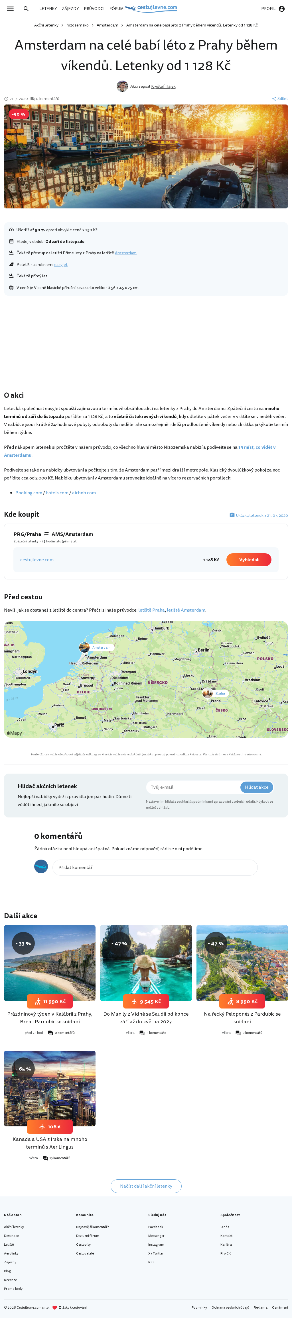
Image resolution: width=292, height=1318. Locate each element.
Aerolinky (11, 1253)
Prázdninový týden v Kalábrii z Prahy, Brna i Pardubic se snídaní (49, 1017)
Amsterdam (107, 25)
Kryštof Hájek (163, 86)
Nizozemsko (77, 25)
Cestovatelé (85, 1253)
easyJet (61, 265)
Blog (7, 1271)
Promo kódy (13, 1288)
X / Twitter (156, 1253)
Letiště (9, 1244)
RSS (151, 1262)
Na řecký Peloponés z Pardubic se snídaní (242, 1017)
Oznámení (280, 1307)
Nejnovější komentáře (92, 1227)
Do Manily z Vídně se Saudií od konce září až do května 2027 (145, 1017)
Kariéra (226, 1244)
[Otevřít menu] (12, 9)
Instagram (156, 1244)
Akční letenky (46, 25)
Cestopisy (83, 1244)
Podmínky (199, 1307)
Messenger (156, 1235)
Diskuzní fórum (87, 1235)
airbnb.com (84, 492)
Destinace (11, 1235)
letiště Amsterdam (186, 610)
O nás (224, 1227)
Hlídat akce (257, 787)
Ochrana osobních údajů (230, 1307)
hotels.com (57, 492)
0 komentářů (47, 99)
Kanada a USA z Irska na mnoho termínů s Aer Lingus (50, 1143)
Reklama (260, 1307)
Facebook (155, 1227)
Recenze (10, 1280)
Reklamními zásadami (244, 754)
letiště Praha (151, 610)
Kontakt (226, 1235)
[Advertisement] (146, 345)
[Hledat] (28, 9)
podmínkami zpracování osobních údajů (224, 801)
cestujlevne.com (37, 559)
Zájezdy (10, 1262)
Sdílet (282, 99)
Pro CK (225, 1253)
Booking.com (28, 492)
